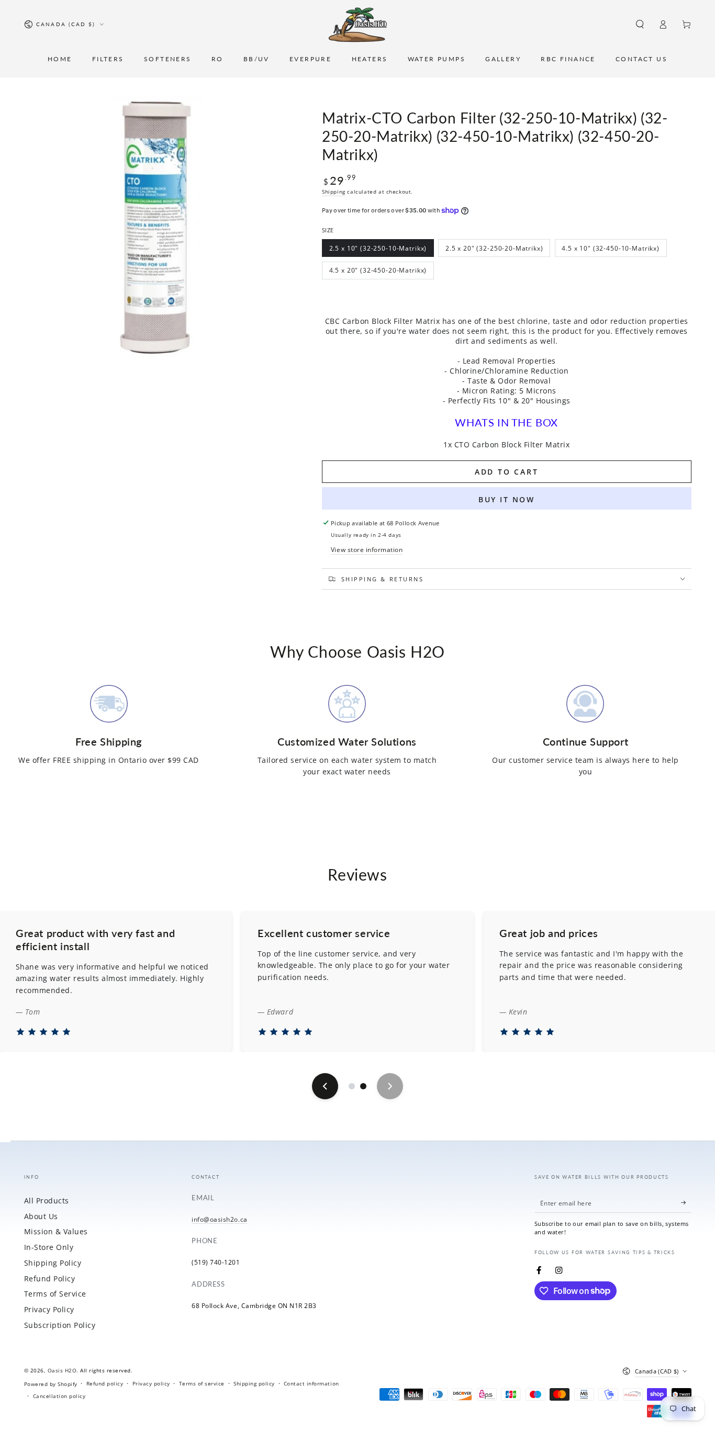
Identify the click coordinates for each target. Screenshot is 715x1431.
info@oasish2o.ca (219, 1219)
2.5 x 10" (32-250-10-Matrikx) (378, 250)
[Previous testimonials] (325, 1086)
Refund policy (105, 1383)
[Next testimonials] (390, 1086)
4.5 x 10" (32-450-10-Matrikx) (610, 250)
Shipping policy (254, 1383)
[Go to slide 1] (352, 1086)
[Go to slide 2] (363, 1086)
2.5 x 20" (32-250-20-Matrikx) (494, 250)
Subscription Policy (60, 1325)
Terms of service (202, 1383)
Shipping (333, 191)
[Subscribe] (686, 1202)
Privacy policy (151, 1383)
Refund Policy (49, 1278)
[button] (640, 24)
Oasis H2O (62, 1370)
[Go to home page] (358, 24)
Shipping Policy (53, 1263)
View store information (367, 549)
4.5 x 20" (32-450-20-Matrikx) (378, 272)
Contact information (311, 1383)
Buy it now (506, 499)
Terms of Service (55, 1294)
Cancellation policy (59, 1396)
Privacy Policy (49, 1309)
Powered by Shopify (50, 1384)
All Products (46, 1200)
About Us (41, 1216)
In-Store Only (49, 1247)
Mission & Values (56, 1231)
